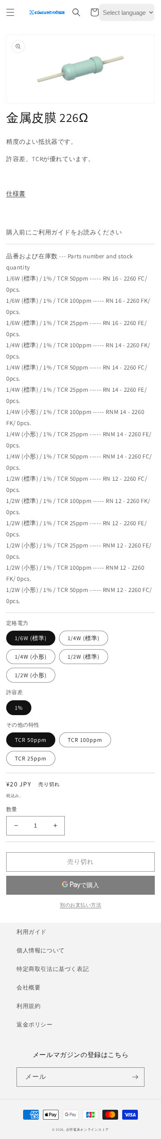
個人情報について (41, 950)
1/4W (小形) (31, 656)
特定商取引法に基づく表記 (53, 969)
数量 (11, 809)
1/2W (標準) (83, 656)
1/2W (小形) (31, 675)
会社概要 (28, 987)
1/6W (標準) (31, 638)
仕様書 (16, 193)
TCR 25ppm (31, 758)
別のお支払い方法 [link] (80, 905)
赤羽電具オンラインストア (87, 1129)
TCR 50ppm (31, 740)
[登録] (135, 1077)
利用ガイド (32, 932)
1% (19, 707)
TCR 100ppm (85, 740)
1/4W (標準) (83, 638)
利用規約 (28, 1006)
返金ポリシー (35, 1024)
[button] (10, 12)
